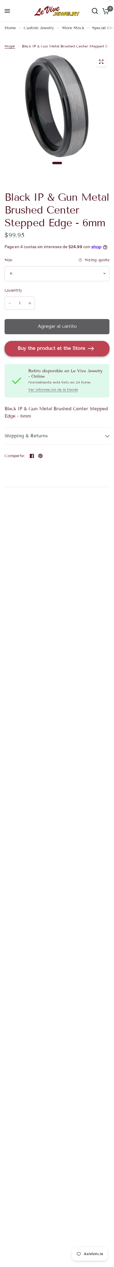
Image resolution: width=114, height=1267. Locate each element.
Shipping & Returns (26, 436)
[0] (104, 11)
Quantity (13, 290)
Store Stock (73, 28)
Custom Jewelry (39, 28)
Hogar (10, 46)
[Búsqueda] (95, 11)
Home (10, 28)
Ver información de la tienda (53, 389)
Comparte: (15, 456)
